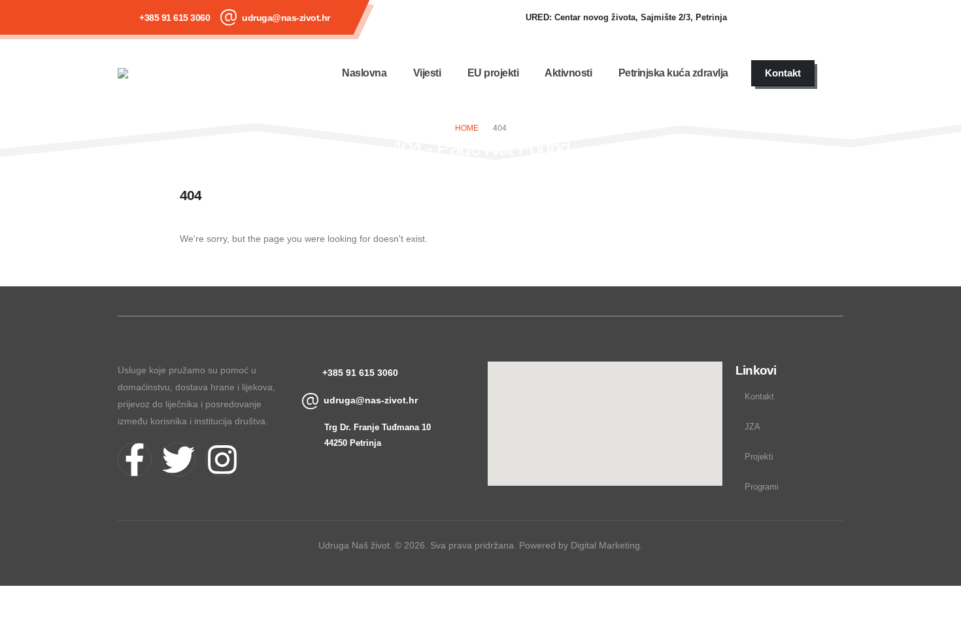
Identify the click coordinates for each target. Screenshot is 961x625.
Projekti (759, 457)
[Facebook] (756, 17)
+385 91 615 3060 (174, 17)
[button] (835, 73)
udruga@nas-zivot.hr (286, 17)
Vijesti (427, 72)
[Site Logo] (157, 73)
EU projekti (493, 72)
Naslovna (364, 72)
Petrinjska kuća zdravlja (673, 72)
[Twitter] (178, 460)
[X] (791, 17)
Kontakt (759, 396)
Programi (762, 487)
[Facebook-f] (135, 460)
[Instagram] (827, 17)
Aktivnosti (568, 72)
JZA (752, 426)
